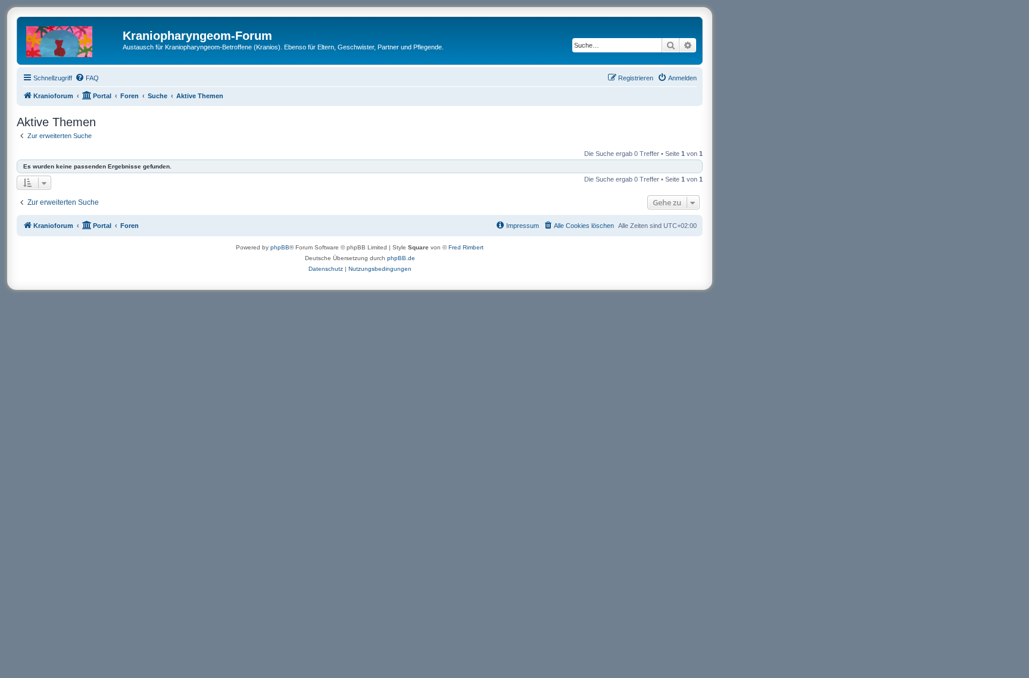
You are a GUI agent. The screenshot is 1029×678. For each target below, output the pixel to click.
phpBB (279, 247)
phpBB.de (401, 258)
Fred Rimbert (466, 247)
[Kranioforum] (71, 39)
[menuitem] (87, 78)
